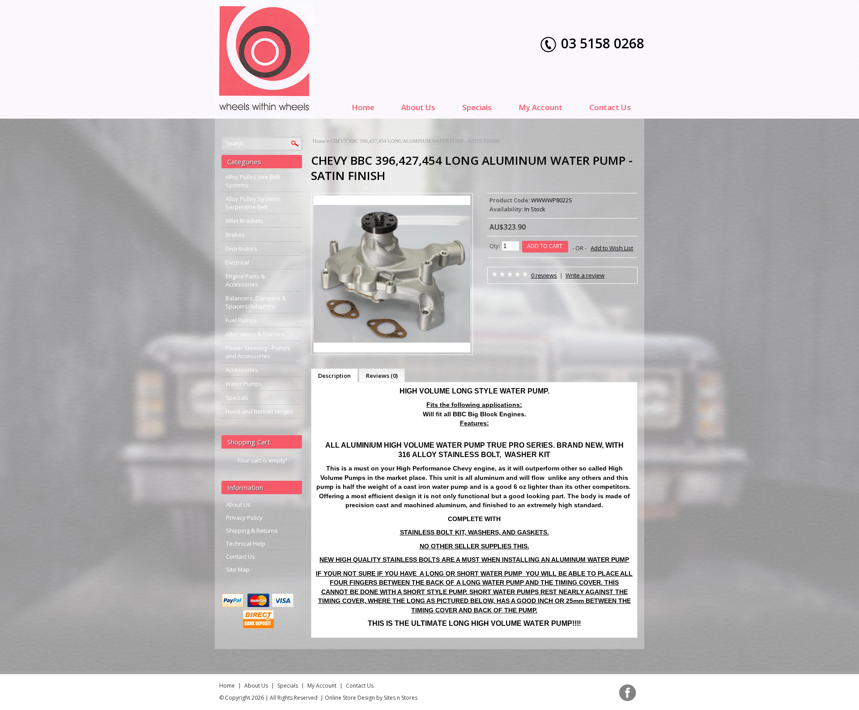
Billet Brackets (244, 221)
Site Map (238, 569)
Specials (477, 107)
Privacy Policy (244, 517)
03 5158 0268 (602, 43)
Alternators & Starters (255, 334)
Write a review (585, 275)
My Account (540, 107)
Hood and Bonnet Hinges (259, 411)
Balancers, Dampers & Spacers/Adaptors (255, 302)
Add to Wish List (612, 248)
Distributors (241, 248)
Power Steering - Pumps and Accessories (257, 352)
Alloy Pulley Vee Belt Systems (252, 181)
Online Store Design (350, 697)
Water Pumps (243, 384)
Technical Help (245, 543)
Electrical (237, 262)
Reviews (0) (382, 376)
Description (334, 376)
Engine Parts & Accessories (245, 280)
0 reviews (544, 275)
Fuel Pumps (241, 320)
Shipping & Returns (252, 530)
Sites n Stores (400, 697)
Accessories (241, 370)
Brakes (235, 235)
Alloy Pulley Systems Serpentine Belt (253, 203)
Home (363, 107)
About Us (418, 107)
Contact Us (610, 107)
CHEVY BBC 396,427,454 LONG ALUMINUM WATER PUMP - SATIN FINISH (415, 141)
